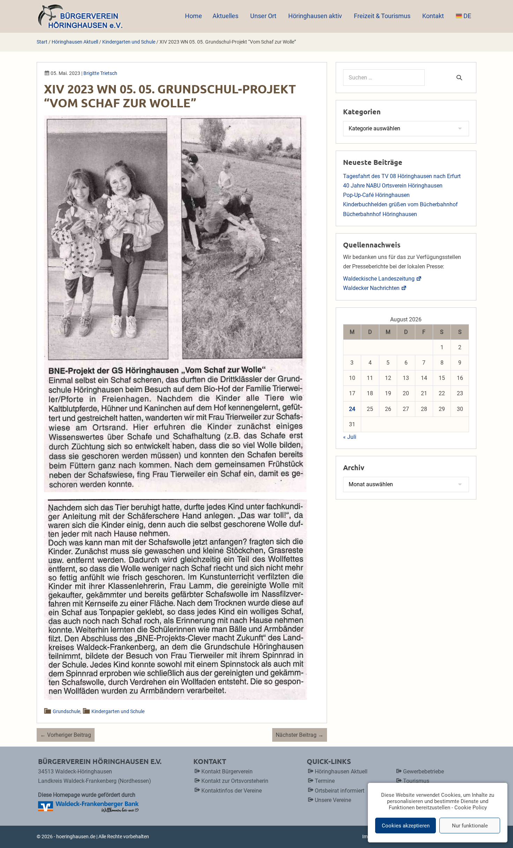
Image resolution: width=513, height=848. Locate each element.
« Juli (349, 437)
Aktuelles (226, 16)
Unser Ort (264, 16)
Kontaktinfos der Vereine (231, 790)
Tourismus (416, 781)
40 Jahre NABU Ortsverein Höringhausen (393, 185)
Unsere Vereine (333, 800)
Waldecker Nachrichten (371, 288)
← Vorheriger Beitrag (65, 735)
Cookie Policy (470, 807)
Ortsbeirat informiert (339, 790)
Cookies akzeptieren (406, 826)
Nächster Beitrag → (300, 735)
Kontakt (433, 16)
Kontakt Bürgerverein (227, 771)
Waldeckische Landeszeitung (379, 278)
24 (352, 409)
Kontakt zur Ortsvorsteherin (234, 781)
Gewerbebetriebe (423, 771)
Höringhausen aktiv (315, 16)
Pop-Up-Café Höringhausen (376, 195)
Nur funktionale (470, 826)
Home (193, 16)
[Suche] (459, 77)
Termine (325, 781)
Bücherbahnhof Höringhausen (380, 214)
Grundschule (66, 711)
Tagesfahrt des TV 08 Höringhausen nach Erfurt (402, 176)
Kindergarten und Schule (118, 711)
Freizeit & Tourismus (383, 16)
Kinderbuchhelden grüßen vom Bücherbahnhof (400, 204)
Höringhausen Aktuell (341, 771)
